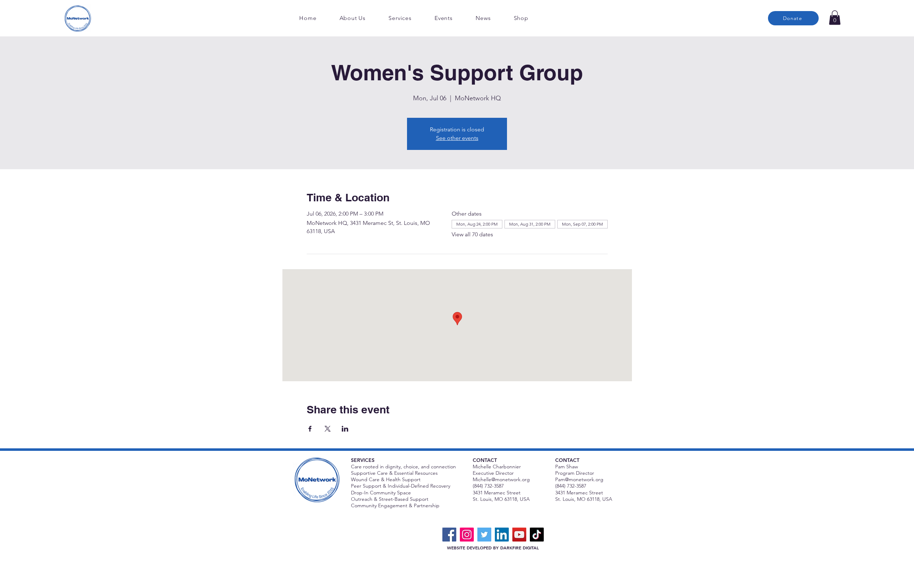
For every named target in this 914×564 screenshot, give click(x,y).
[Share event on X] (327, 429)
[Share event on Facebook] (310, 429)
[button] (835, 17)
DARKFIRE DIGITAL (519, 547)
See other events (457, 138)
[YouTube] (519, 535)
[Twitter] (484, 535)
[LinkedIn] (502, 535)
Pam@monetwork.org (579, 479)
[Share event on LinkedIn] (345, 429)
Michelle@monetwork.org (501, 479)
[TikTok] (537, 535)
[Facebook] (449, 535)
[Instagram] (467, 535)
